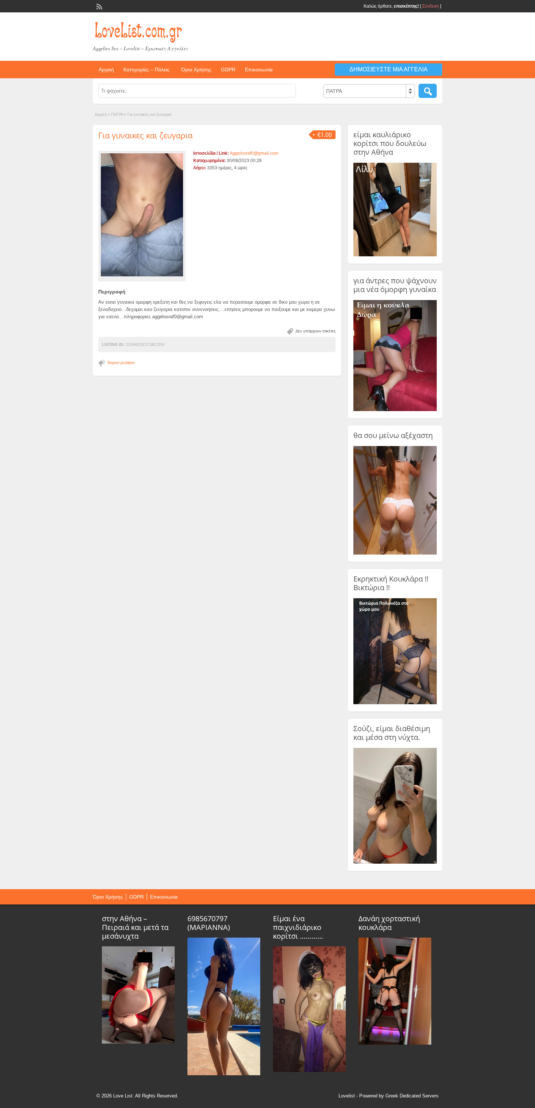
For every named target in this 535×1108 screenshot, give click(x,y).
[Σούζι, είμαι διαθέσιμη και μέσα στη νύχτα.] (395, 862)
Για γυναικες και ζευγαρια (145, 135)
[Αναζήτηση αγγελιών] (428, 91)
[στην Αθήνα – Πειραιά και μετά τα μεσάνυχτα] (138, 1042)
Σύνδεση (430, 6)
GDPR (228, 69)
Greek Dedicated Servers (412, 1096)
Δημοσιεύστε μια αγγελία (388, 69)
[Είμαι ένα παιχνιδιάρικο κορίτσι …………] (309, 1070)
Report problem (121, 362)
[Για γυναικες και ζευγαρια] (142, 214)
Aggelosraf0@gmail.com (254, 153)
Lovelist (346, 1096)
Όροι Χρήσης (196, 69)
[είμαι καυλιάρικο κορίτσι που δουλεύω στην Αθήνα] (395, 254)
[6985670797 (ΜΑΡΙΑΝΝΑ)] (223, 1073)
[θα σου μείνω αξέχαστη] (395, 553)
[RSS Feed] (99, 6)
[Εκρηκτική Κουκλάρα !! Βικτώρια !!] (395, 702)
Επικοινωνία (259, 69)
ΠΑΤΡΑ (117, 114)
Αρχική (106, 69)
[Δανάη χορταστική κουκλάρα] (394, 1043)
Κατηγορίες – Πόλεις (146, 69)
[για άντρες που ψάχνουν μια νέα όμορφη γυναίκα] (395, 409)
